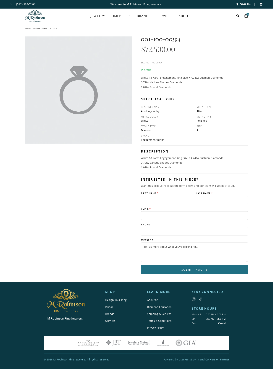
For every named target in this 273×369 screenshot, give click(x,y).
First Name (149, 193)
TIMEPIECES (121, 16)
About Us (152, 300)
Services (110, 321)
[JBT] (113, 342)
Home (28, 28)
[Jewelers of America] (163, 342)
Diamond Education (159, 307)
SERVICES (165, 16)
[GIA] (186, 342)
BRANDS (144, 16)
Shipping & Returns (159, 314)
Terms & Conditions (159, 321)
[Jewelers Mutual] (139, 342)
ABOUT (184, 16)
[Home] (35, 16)
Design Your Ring (116, 300)
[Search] (238, 16)
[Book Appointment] (260, 4)
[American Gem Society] (88, 342)
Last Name (204, 193)
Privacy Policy (155, 327)
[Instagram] (194, 299)
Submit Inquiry (194, 269)
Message (147, 240)
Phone (145, 224)
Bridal (109, 307)
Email (146, 209)
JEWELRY (98, 16)
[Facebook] (200, 299)
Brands (109, 314)
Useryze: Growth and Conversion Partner (204, 359)
